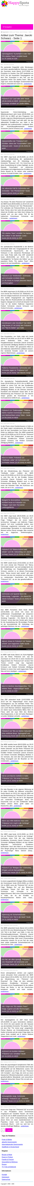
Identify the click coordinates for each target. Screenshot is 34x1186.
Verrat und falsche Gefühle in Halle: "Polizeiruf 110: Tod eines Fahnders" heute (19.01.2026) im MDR (15, 778)
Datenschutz (6, 1179)
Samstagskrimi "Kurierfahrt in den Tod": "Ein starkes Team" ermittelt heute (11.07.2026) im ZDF (16, 56)
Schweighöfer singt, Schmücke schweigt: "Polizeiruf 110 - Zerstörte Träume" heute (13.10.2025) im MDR (16, 1098)
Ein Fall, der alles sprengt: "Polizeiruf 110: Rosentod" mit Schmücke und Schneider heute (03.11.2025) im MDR (16, 962)
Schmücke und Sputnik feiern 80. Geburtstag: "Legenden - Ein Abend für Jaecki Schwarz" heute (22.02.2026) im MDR (16, 597)
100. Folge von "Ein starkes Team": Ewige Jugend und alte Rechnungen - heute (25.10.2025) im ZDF (16, 1008)
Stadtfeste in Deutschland (10, 1147)
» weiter (9, 1130)
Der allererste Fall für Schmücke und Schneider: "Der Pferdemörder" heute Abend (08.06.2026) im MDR (16, 190)
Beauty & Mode (7, 1154)
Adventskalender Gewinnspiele (12, 1144)
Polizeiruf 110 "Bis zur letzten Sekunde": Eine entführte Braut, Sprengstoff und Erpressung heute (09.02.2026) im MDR (17, 733)
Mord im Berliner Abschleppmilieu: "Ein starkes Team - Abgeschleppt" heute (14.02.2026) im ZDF (16, 688)
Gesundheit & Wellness (10, 1162)
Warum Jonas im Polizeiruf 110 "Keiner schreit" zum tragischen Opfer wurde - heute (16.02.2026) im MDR (16, 643)
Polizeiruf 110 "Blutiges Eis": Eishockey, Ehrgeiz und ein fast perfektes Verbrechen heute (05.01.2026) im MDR (17, 870)
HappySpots (5, 32)
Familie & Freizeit (8, 1159)
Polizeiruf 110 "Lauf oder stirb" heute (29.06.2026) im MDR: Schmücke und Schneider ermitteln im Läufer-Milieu (16, 101)
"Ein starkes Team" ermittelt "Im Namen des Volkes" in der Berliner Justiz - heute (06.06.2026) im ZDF (16, 235)
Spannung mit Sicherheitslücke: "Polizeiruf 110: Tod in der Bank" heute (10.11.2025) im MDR (16, 917)
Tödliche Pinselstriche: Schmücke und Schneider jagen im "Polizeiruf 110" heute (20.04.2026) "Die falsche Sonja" (16, 370)
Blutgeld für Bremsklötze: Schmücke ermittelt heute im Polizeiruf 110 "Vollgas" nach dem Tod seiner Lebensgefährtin (15, 503)
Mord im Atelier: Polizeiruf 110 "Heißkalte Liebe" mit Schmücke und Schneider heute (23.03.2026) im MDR (16, 460)
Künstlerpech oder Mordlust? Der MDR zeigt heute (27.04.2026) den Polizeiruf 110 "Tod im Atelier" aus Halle (16, 325)
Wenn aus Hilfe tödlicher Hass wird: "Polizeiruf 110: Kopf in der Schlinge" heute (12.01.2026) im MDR (15, 823)
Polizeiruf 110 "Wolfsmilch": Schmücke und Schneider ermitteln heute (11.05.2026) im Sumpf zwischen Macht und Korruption (17, 279)
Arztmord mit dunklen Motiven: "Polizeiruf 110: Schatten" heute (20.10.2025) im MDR (14, 1053)
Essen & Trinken (7, 1157)
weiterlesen (28, 84)
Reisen (4, 1164)
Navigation (7, 27)
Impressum (5, 1177)
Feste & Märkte (7, 1139)
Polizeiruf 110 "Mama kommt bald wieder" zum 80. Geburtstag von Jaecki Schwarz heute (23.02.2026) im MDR (16, 552)
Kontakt (4, 1174)
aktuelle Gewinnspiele (9, 1142)
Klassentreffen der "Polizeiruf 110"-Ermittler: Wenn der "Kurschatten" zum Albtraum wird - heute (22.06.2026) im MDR (16, 144)
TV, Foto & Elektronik (9, 1167)
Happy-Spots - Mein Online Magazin (15, 3)
